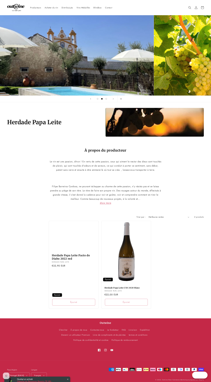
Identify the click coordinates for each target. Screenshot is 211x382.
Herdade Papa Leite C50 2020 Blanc (122, 288)
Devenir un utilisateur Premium (75, 334)
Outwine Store (167, 380)
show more (105, 203)
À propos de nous (78, 329)
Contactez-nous (97, 329)
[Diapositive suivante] (113, 99)
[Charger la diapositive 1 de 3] (97, 99)
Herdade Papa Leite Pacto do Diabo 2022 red (71, 257)
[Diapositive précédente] (90, 99)
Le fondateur (113, 329)
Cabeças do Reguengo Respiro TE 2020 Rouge (35, 371)
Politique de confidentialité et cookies (91, 340)
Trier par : (141, 216)
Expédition (145, 329)
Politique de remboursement (125, 340)
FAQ (124, 329)
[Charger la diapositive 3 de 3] (106, 99)
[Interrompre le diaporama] (120, 99)
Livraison (133, 329)
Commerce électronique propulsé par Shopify (188, 380)
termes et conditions (138, 334)
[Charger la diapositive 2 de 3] (102, 99)
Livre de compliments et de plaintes (109, 334)
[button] (190, 7)
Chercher (63, 329)
